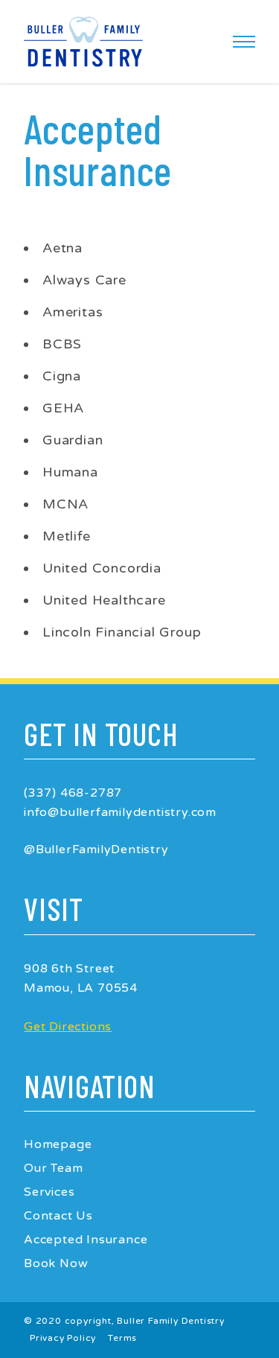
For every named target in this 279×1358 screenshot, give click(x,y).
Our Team (53, 1168)
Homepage (58, 1144)
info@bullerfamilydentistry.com (120, 812)
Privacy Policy (63, 1338)
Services (49, 1192)
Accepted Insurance (85, 1239)
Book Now (56, 1263)
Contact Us (58, 1215)
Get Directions (68, 1026)
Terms (122, 1338)
